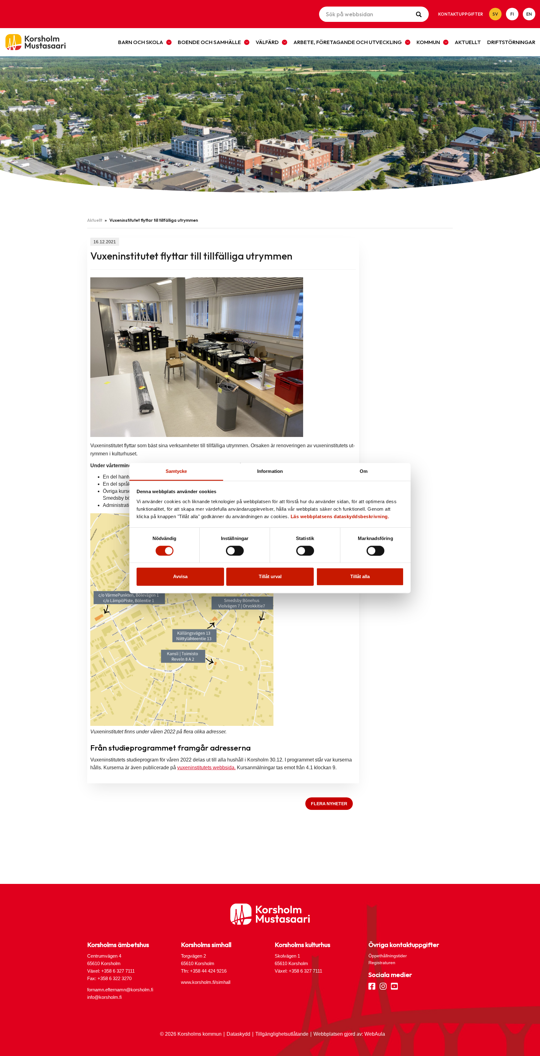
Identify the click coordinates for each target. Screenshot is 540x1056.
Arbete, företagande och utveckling (347, 42)
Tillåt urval (270, 576)
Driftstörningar (511, 42)
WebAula (374, 1034)
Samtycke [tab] (176, 471)
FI (512, 14)
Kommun (428, 42)
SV (495, 14)
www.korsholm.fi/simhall (205, 982)
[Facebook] (371, 985)
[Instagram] (383, 985)
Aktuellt (468, 42)
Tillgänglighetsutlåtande (281, 1034)
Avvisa (180, 576)
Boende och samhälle (209, 42)
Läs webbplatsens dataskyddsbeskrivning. (340, 516)
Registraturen (381, 962)
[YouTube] (394, 985)
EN (529, 14)
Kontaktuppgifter (460, 14)
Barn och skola (140, 42)
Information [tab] (270, 471)
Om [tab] (364, 471)
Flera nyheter (329, 803)
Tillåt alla (360, 576)
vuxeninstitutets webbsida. (206, 767)
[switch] (235, 551)
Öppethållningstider (387, 955)
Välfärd (267, 42)
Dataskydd (238, 1034)
